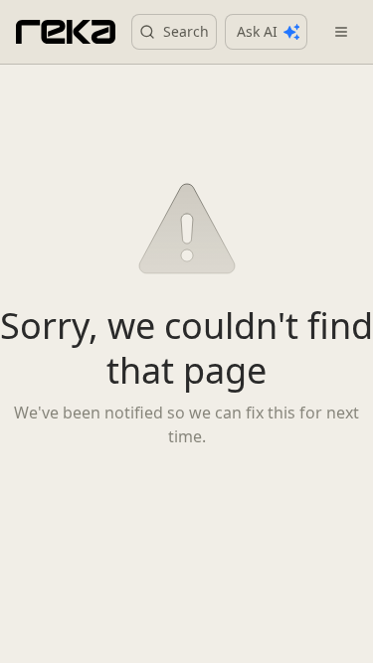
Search (186, 31)
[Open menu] (341, 32)
